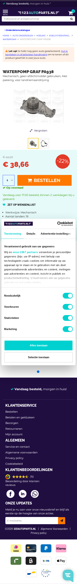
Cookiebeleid (14, 463)
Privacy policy (14, 458)
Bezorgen (11, 423)
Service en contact (17, 446)
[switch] (68, 307)
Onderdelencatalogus (17, 30)
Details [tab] (31, 233)
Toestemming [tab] (12, 233)
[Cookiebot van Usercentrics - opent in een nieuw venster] (57, 223)
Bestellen (46, 180)
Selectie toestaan (38, 357)
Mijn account (14, 434)
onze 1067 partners (25, 252)
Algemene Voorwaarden (54, 529)
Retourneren (13, 428)
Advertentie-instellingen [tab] (56, 233)
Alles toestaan (38, 345)
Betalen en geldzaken (20, 417)
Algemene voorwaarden (21, 452)
